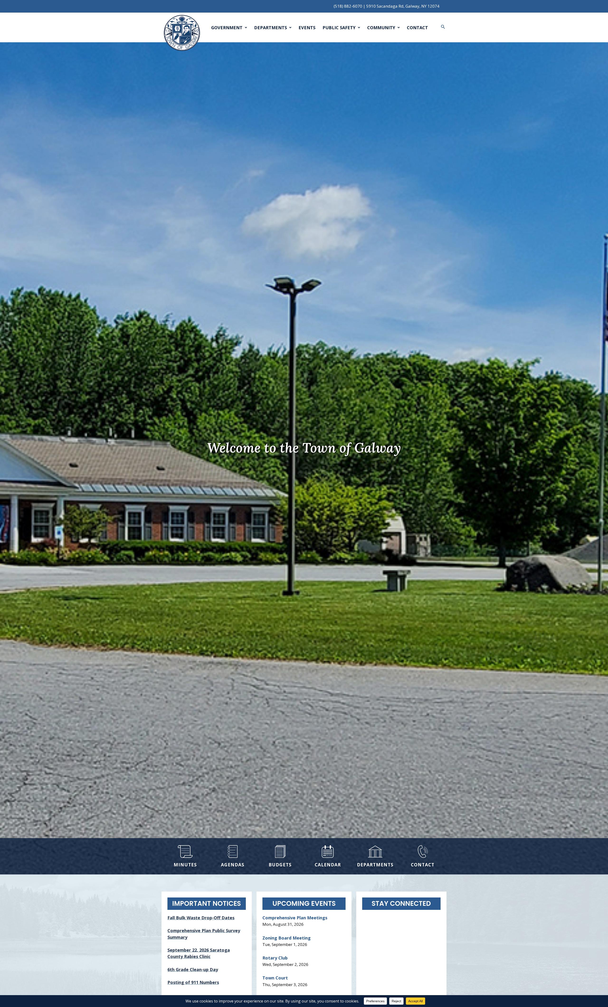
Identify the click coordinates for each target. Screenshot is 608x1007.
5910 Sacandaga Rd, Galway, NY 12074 (402, 6)
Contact (417, 27)
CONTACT (422, 865)
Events (307, 27)
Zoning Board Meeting (286, 938)
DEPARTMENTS (375, 865)
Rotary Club (275, 958)
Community (381, 27)
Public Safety (339, 27)
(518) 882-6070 (348, 6)
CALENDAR (328, 865)
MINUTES (185, 865)
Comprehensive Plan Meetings (294, 918)
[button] (443, 26)
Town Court (275, 978)
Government (226, 27)
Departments (270, 27)
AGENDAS (232, 865)
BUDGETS (280, 865)
